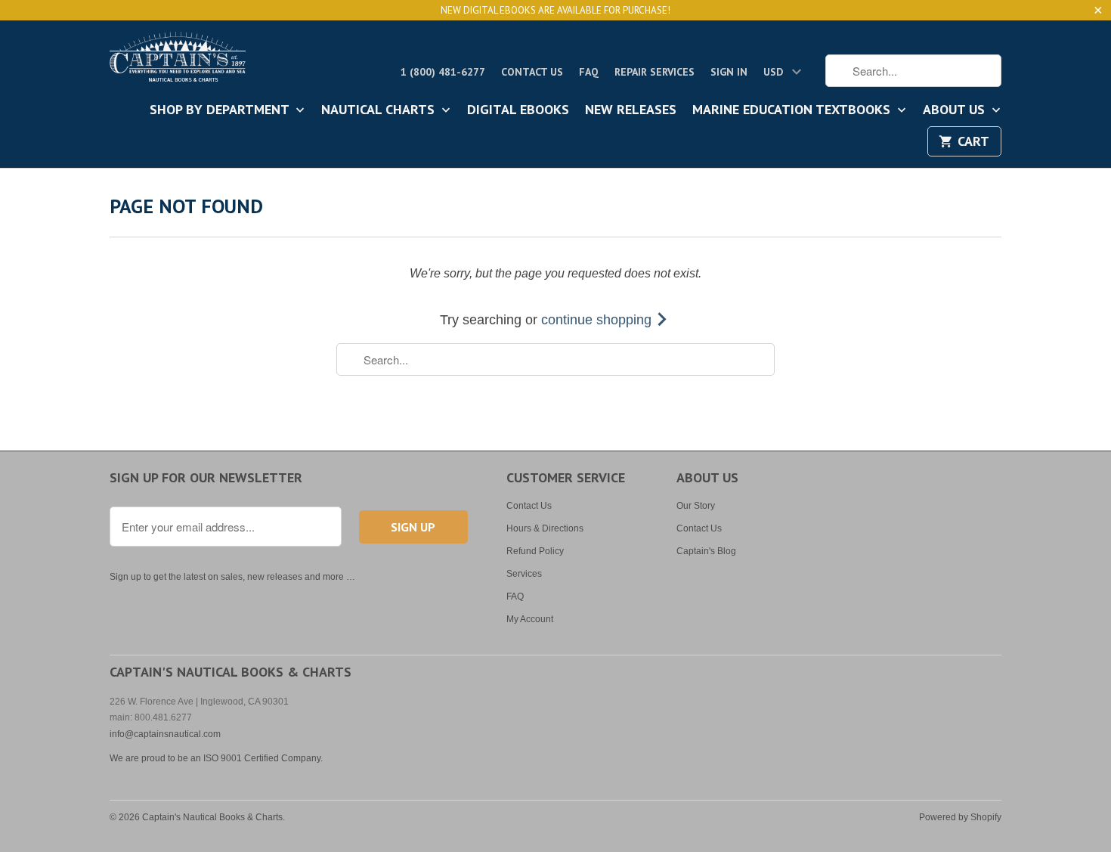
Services (524, 574)
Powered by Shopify (960, 817)
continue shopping (598, 319)
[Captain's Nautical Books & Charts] (178, 61)
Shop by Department (221, 110)
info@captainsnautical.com (165, 734)
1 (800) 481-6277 (443, 72)
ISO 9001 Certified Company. (263, 758)
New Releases (630, 110)
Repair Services (654, 72)
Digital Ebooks (518, 110)
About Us (956, 110)
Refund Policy (535, 551)
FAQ (589, 72)
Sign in (728, 72)
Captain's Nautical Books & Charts (212, 817)
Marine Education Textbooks (793, 110)
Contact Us (532, 72)
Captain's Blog (706, 551)
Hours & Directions (544, 528)
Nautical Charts (379, 110)
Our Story (695, 505)
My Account (529, 619)
